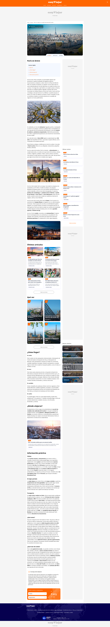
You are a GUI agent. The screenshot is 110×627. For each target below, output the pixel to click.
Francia (31, 22)
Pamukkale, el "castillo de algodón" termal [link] (71, 197)
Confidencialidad (40, 612)
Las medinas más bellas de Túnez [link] (70, 162)
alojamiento (59, 5)
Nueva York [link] (67, 373)
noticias (54, 5)
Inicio (28, 22)
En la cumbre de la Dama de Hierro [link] (35, 316)
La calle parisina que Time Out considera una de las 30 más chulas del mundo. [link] (35, 261)
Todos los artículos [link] (43, 292)
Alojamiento (37, 597)
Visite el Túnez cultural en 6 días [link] (70, 154)
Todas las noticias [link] (72, 223)
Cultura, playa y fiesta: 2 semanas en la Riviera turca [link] (72, 187)
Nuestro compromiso (77, 610)
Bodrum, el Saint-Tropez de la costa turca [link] (71, 215)
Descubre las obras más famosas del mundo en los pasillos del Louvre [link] (52, 317)
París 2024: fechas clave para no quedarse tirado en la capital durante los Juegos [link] (51, 282)
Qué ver (31, 67)
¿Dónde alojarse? (33, 72)
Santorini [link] (66, 380)
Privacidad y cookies (68, 612)
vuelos (65, 5)
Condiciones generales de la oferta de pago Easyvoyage (50, 610)
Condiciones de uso (67, 610)
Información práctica (34, 74)
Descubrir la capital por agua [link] (52, 339)
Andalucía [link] (67, 367)
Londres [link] (66, 348)
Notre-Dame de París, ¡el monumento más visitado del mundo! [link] (35, 340)
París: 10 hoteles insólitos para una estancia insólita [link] (40, 442)
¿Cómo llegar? (33, 70)
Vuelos (37, 593)
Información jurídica (58, 612)
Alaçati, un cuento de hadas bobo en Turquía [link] (71, 178)
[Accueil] (55, 2)
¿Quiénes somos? (49, 612)
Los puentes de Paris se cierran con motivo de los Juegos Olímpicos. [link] (52, 261)
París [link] (65, 361)
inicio (44, 5)
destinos (49, 5)
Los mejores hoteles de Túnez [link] (70, 169)
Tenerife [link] (66, 354)
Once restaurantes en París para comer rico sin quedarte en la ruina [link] (34, 282)
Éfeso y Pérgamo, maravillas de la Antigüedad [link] (71, 206)
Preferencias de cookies (32, 610)
